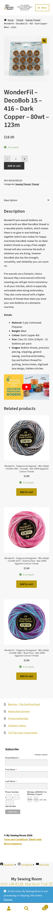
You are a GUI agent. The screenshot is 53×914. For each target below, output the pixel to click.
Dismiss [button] (8, 899)
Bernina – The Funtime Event (24, 704)
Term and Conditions (16, 839)
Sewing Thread (33, 20)
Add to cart (14, 165)
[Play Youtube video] (26, 387)
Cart (41, 905)
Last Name (11, 781)
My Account (9, 908)
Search (26, 908)
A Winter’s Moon (17, 725)
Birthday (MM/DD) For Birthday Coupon (37, 793)
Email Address (12, 757)
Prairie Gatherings (18, 718)
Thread (19, 20)
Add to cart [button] (26, 492)
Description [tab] (10, 200)
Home (11, 20)
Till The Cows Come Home (22, 732)
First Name (11, 769)
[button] (44, 40)
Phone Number (12, 792)
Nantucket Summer (19, 711)
